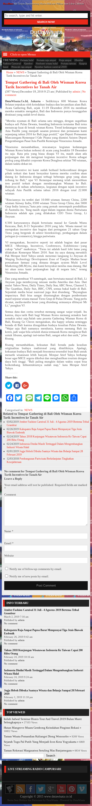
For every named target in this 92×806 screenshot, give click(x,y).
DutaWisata (52, 800)
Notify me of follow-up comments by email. (35, 569)
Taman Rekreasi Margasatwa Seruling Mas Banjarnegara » (39, 750)
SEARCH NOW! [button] (46, 22)
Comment (10, 494)
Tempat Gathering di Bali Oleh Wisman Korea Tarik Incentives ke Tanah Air (45, 84)
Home (9, 72)
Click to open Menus (23, 54)
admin (76, 91)
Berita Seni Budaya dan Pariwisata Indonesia (46, 34)
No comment (10, 623)
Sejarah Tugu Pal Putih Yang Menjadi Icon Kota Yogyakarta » (41, 741)
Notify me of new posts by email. (29, 576)
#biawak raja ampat (21, 66)
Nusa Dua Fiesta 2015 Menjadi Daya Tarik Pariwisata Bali (43, 4)
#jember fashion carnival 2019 (51, 66)
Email (9, 543)
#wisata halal (26, 60)
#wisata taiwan (68, 63)
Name (8, 531)
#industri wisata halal (47, 63)
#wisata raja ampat (46, 60)
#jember (28, 63)
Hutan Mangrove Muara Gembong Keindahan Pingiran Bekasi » (42, 727)
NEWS (20, 72)
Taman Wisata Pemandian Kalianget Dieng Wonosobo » (37, 736)
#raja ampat (65, 60)
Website (9, 555)
